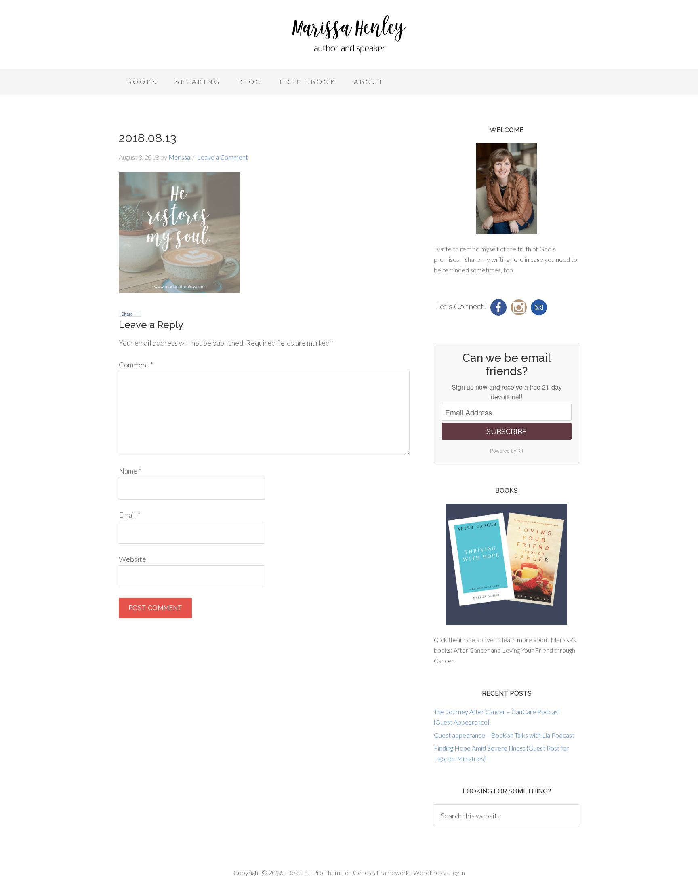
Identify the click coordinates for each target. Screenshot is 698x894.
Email (129, 514)
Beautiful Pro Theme (315, 872)
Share (127, 314)
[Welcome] (506, 188)
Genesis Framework (381, 872)
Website (132, 559)
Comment (136, 364)
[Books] (506, 564)
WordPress (429, 872)
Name (130, 470)
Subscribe (506, 431)
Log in (457, 872)
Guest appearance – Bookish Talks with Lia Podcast (504, 735)
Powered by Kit (506, 450)
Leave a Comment (222, 157)
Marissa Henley (349, 36)
